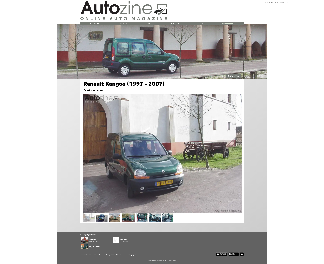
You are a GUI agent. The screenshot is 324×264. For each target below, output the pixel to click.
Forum (201, 23)
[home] (241, 255)
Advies (149, 23)
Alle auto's (95, 23)
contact (83, 255)
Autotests (123, 23)
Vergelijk (175, 23)
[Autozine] (162, 10)
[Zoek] (233, 23)
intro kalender (95, 255)
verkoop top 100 (111, 255)
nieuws (123, 255)
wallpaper (132, 255)
